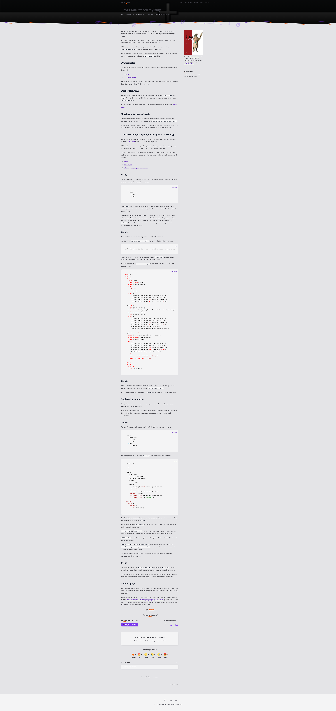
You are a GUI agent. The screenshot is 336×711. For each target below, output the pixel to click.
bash (175, 246)
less (175, 461)
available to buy (189, 64)
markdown (174, 187)
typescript (173, 271)
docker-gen (128, 165)
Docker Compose (130, 77)
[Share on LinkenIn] (176, 624)
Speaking (188, 2)
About (207, 2)
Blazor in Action (194, 57)
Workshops (198, 2)
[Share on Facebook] (165, 624)
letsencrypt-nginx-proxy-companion (136, 168)
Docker (126, 74)
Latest (181, 2)
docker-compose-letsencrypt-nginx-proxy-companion (145, 600)
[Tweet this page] (171, 624)
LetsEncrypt (131, 142)
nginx (126, 161)
